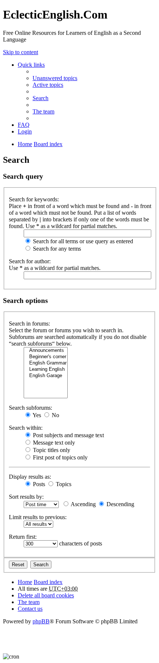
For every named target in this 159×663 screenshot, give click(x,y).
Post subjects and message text (67, 435)
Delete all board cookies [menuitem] (46, 595)
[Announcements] (45, 350)
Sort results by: (26, 497)
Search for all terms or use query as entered (82, 241)
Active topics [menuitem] (48, 85)
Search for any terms (56, 248)
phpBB (41, 621)
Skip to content (20, 52)
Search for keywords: (34, 199)
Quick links (31, 65)
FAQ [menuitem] (24, 125)
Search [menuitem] (40, 98)
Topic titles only (50, 450)
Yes (36, 415)
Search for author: (30, 261)
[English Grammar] (45, 363)
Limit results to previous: (38, 517)
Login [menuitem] (25, 131)
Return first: (23, 537)
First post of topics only (59, 457)
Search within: (26, 428)
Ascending (83, 504)
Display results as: (30, 477)
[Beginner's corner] (45, 357)
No (54, 415)
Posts (38, 484)
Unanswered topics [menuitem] (55, 78)
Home (25, 582)
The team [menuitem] (43, 111)
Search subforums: (30, 408)
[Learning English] (45, 369)
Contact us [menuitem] (30, 609)
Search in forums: (29, 323)
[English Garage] (45, 376)
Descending (119, 504)
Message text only (53, 442)
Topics (62, 484)
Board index (48, 582)
